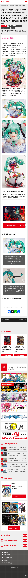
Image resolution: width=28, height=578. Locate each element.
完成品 (12, 28)
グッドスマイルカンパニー (15, 25)
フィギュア (4, 25)
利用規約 (6, 560)
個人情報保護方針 (8, 563)
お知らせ (6, 552)
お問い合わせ (7, 555)
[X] (12, 311)
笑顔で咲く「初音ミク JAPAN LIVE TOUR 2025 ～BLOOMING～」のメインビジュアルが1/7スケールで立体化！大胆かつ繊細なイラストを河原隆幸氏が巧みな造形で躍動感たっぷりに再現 (14, 260)
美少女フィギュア (5, 28)
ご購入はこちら (7, 355)
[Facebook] (9, 311)
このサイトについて (9, 557)
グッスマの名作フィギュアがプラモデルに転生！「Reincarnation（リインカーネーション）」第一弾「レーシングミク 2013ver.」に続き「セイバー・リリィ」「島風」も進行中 (14, 289)
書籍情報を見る (13, 528)
